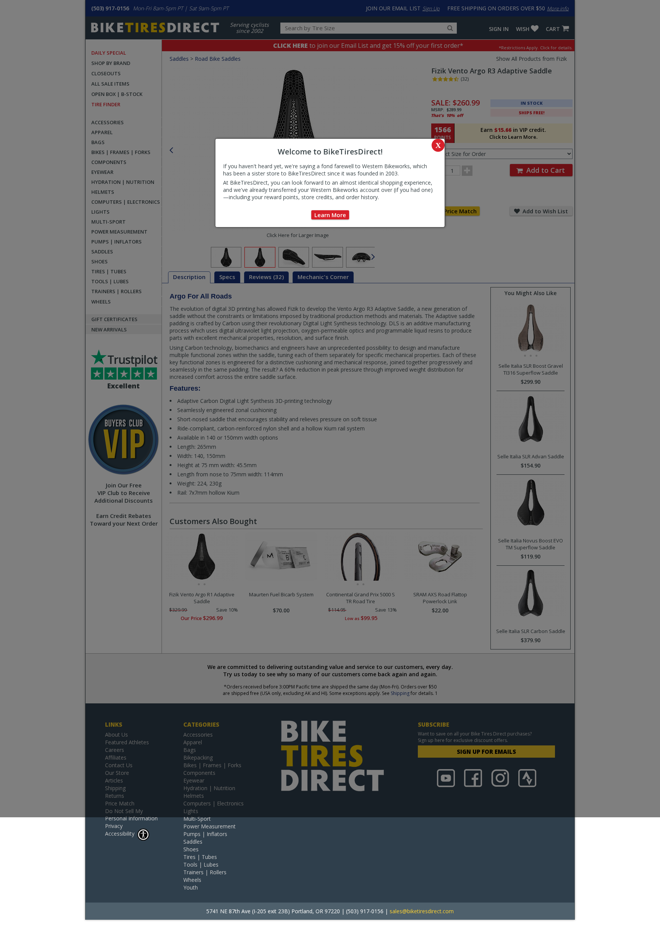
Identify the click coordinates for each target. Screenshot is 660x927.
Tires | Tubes (200, 856)
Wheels (192, 879)
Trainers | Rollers (204, 872)
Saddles (192, 841)
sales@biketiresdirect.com (422, 911)
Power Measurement (209, 826)
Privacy (114, 826)
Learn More (330, 215)
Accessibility (119, 833)
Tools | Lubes (200, 864)
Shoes (191, 849)
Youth (190, 887)
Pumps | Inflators (205, 834)
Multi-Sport (197, 818)
